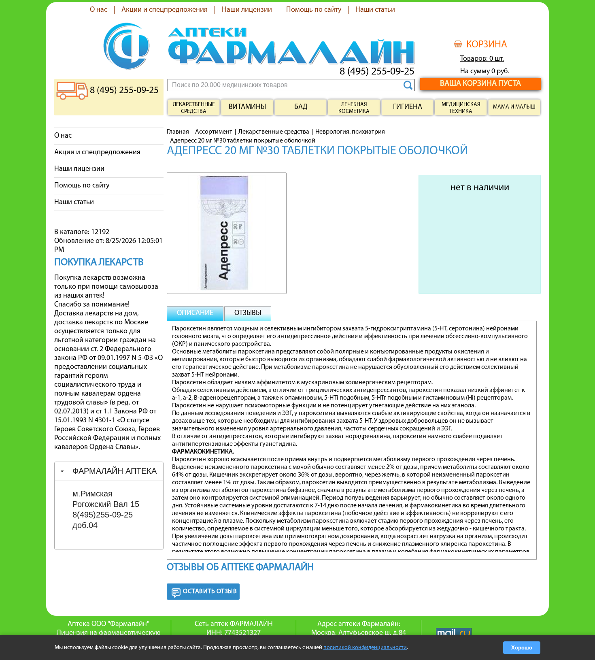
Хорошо (521, 648)
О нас (98, 10)
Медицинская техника (461, 108)
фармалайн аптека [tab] (114, 470)
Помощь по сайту (313, 10)
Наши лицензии (247, 10)
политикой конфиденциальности (365, 648)
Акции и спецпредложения (164, 10)
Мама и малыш (514, 107)
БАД (300, 107)
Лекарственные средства (194, 108)
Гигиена (407, 107)
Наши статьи (375, 10)
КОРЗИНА (486, 45)
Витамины (247, 107)
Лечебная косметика (354, 108)
